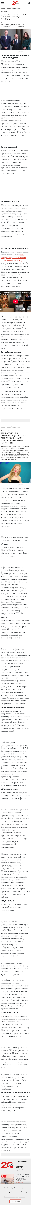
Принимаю (15, 1201)
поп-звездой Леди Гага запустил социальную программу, (13, 257)
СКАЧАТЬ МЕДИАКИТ (22, 1161)
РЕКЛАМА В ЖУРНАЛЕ (19, 1167)
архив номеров (20, 1182)
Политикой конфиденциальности (14, 1197)
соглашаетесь (13, 1195)
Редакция (19, 1170)
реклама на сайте (22, 1164)
